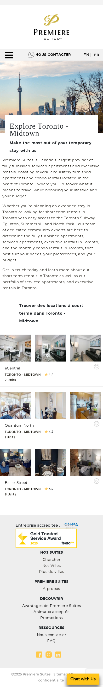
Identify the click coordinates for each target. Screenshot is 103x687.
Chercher (52, 559)
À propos (51, 588)
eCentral (12, 368)
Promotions (51, 617)
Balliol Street (16, 482)
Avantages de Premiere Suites (51, 605)
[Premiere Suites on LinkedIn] (58, 654)
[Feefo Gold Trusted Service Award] (46, 538)
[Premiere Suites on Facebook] (39, 654)
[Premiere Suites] (51, 27)
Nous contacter (53, 54)
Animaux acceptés (51, 611)
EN (86, 54)
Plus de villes (51, 571)
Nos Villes (51, 565)
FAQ (51, 640)
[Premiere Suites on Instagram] (48, 654)
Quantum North (19, 425)
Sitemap (60, 674)
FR (96, 54)
